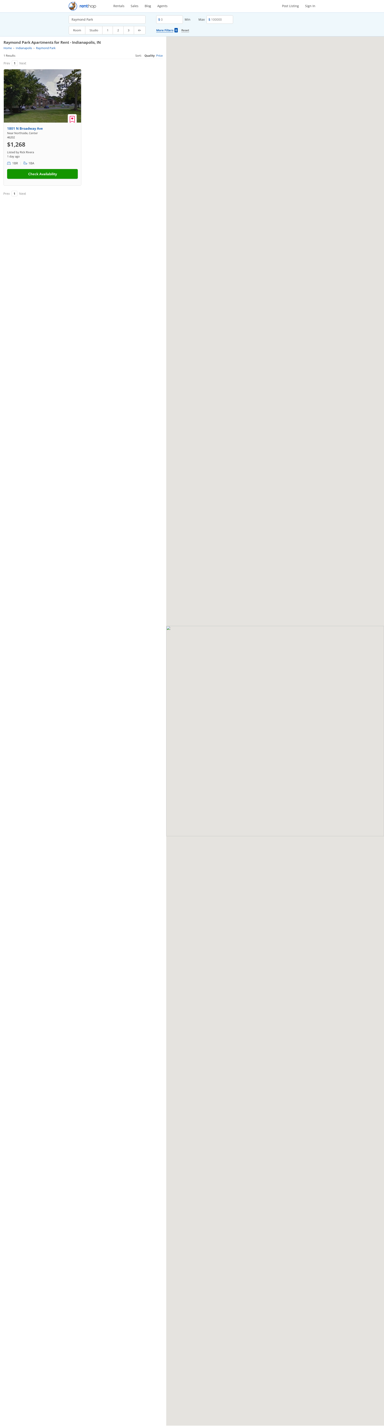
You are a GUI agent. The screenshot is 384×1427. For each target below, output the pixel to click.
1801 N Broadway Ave (25, 128)
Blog (148, 6)
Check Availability (42, 174)
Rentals (118, 6)
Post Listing (290, 6)
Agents (162, 6)
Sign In (310, 6)
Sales (134, 6)
